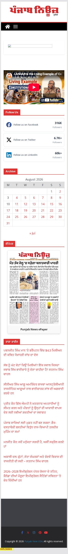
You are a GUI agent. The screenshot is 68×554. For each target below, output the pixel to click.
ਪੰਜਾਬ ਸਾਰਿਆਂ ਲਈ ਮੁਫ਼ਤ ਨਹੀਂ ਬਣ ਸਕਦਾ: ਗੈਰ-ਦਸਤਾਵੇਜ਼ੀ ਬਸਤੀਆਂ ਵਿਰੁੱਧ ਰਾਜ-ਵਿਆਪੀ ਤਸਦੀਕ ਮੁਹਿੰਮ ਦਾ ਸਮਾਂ (31, 427)
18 (16, 210)
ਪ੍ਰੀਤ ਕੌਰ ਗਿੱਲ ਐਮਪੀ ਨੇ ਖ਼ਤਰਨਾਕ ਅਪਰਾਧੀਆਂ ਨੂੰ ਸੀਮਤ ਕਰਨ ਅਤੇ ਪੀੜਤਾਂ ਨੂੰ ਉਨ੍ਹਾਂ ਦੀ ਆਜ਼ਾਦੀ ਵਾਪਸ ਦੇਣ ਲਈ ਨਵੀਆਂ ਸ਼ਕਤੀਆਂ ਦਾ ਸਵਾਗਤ (33, 408)
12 (25, 204)
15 (51, 204)
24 (8, 217)
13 (34, 204)
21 (42, 210)
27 (34, 217)
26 (25, 217)
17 (8, 210)
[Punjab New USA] (8, 27)
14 (42, 204)
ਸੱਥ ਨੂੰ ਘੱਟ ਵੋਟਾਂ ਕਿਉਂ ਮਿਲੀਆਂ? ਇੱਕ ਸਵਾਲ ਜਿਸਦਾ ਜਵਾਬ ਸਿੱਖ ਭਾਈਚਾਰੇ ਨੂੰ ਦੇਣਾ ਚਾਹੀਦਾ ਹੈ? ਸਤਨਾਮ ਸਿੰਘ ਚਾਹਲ (33, 369)
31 (8, 223)
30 (60, 217)
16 (60, 204)
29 (51, 217)
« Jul (32, 233)
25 (16, 217)
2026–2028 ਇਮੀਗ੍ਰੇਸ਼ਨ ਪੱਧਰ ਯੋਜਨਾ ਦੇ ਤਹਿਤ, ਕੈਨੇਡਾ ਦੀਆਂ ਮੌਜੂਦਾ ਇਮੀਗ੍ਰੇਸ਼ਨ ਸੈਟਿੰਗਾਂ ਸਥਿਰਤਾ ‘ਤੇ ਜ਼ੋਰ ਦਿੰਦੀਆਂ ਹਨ (32, 475)
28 (42, 217)
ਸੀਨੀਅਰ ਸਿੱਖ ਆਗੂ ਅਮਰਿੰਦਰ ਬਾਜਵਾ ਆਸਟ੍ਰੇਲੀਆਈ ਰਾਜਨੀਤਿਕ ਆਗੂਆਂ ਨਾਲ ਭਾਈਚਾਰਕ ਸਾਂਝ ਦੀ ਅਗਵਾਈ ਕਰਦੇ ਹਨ (34, 388)
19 (25, 210)
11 (16, 204)
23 (60, 210)
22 (51, 210)
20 (34, 210)
